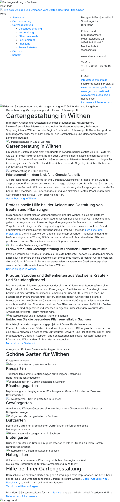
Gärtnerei (17, 51)
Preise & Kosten (28, 47)
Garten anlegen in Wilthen (21, 268)
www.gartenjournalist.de (95, 94)
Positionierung (27, 39)
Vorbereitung (26, 32)
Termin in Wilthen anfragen (22, 486)
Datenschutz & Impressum (21, 496)
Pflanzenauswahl (28, 36)
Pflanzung (24, 43)
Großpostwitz (99, 478)
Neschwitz (12, 482)
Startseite (18, 17)
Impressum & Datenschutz (96, 102)
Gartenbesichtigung (30, 28)
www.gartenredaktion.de (95, 91)
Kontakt (16, 54)
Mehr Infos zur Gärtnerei (20, 343)
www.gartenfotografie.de (96, 87)
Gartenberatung (21, 21)
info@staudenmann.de (94, 79)
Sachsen (57, 492)
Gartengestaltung (22, 24)
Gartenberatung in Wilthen (21, 198)
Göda (86, 478)
